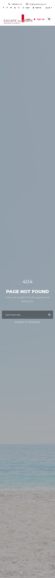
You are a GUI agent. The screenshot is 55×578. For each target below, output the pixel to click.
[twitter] (11, 8)
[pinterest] (7, 8)
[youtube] (14, 8)
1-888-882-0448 (17, 4)
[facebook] (3, 8)
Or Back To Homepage (27, 322)
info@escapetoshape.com (38, 4)
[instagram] (18, 8)
